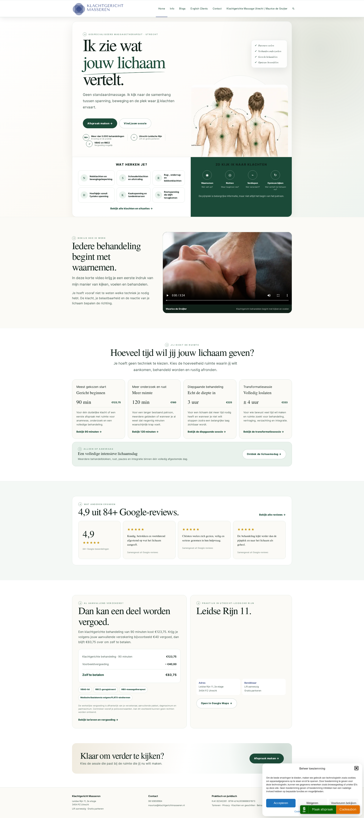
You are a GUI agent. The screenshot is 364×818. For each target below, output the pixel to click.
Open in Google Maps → (216, 703)
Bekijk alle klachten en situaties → (131, 208)
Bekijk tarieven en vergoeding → (98, 719)
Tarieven (216, 805)
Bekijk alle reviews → (272, 514)
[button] (356, 768)
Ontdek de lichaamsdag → (264, 454)
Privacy (226, 805)
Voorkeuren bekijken (343, 803)
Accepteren (281, 803)
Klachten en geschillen (243, 805)
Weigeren (312, 803)
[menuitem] (161, 8)
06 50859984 (155, 801)
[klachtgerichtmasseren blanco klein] (97, 8)
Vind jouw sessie (135, 123)
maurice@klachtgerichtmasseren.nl (166, 805)
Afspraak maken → (100, 123)
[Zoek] (293, 8)
